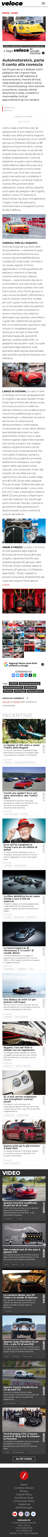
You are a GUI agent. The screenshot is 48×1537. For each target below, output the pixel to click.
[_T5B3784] (7, 630)
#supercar (31, 917)
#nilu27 (15, 1264)
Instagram (21, 1514)
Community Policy (24, 1501)
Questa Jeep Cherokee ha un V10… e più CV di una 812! (20, 1343)
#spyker (8, 762)
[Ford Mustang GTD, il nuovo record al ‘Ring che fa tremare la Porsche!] (24, 1419)
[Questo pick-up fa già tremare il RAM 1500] (24, 1132)
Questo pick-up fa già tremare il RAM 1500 (22, 1147)
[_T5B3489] (40, 623)
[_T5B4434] (18, 630)
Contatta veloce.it (24, 1487)
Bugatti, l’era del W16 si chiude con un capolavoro (19, 1048)
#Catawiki (30, 687)
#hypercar (21, 969)
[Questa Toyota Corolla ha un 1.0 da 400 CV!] (24, 1373)
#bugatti (9, 1066)
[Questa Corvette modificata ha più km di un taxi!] (24, 1188)
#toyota (22, 1403)
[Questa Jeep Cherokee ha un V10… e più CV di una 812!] (24, 1327)
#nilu (6, 1264)
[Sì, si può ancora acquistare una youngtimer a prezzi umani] (24, 1082)
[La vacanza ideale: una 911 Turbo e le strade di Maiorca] (24, 1281)
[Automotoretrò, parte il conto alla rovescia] (24, 28)
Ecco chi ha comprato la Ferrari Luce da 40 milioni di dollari (20, 847)
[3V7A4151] (29, 649)
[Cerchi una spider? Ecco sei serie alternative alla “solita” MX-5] (24, 779)
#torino (8, 691)
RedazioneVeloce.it (9, 109)
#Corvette (9, 1219)
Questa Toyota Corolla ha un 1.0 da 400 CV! (20, 1388)
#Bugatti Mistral (23, 1066)
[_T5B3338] (18, 623)
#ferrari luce (20, 865)
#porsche (8, 1311)
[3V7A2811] (40, 630)
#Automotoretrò (13, 687)
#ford (7, 1452)
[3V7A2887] (40, 636)
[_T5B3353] (29, 623)
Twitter (33, 1514)
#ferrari (8, 865)
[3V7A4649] (40, 649)
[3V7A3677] (40, 642)
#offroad (16, 1356)
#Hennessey (9, 969)
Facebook (27, 1514)
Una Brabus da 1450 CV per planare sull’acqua (20, 1000)
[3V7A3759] (7, 649)
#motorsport (10, 1403)
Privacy (24, 1491)
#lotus (8, 917)
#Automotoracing (29, 683)
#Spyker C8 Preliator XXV (24, 762)
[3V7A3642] (29, 642)
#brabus (8, 1017)
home (5, 13)
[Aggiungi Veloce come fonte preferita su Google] (24, 664)
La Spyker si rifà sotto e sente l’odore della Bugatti (22, 746)
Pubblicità (24, 1504)
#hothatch (9, 1115)
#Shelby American (12, 1163)
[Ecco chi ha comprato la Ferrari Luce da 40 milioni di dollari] (24, 831)
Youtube (14, 1514)
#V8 (31, 969)
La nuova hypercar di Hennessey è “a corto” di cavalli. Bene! (19, 950)
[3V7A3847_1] (18, 649)
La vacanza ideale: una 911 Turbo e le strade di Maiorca (20, 1296)
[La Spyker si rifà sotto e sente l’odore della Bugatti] (24, 731)
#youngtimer (35, 691)
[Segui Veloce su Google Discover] (24, 50)
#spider (24, 814)
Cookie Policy (24, 1494)
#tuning (19, 1219)
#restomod (19, 917)
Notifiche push (24, 1507)
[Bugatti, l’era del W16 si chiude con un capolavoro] (24, 1033)
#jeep (6, 1356)
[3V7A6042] (7, 655)
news (14, 13)
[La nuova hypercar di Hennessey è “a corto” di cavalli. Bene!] (24, 934)
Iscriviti (6, 701)
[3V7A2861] (18, 636)
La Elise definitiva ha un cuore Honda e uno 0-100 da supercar (22, 899)
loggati (17, 701)
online (5, 584)
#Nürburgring (18, 1452)
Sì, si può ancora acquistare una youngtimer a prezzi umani (20, 1099)
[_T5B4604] (29, 630)
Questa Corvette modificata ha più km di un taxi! (20, 1204)
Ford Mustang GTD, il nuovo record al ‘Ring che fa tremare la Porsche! (21, 1436)
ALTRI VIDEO (24, 1458)
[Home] (18, 3)
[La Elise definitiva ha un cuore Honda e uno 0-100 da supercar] (24, 882)
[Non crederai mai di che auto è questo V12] (24, 1235)
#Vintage (20, 691)
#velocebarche (21, 1017)
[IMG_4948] (18, 655)
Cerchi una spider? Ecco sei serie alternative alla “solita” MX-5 (21, 795)
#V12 (22, 1264)
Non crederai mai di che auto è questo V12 (21, 1250)
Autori (24, 1484)
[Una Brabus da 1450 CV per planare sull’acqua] (24, 985)
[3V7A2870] (29, 636)
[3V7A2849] (7, 636)
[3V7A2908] (7, 642)
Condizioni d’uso (24, 1497)
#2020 (13, 683)
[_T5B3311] (7, 623)
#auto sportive (11, 814)
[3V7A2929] (18, 642)
